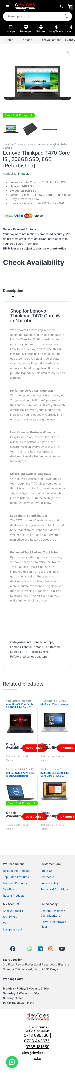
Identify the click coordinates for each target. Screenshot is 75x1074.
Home (9, 39)
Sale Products (12, 889)
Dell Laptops (12, 769)
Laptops (10, 31)
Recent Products (13, 895)
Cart (5, 923)
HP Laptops (46, 700)
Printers (41, 31)
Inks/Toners (56, 31)
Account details (13, 910)
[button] (68, 52)
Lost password (12, 929)
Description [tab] (13, 291)
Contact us (48, 877)
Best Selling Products (16, 870)
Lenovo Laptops (50, 39)
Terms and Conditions (54, 889)
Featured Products (15, 883)
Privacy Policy (50, 883)
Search (66, 16)
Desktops (25, 31)
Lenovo (44, 651)
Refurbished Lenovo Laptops (28, 656)
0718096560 (35, 748)
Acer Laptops (13, 700)
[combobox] (32, 16)
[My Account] (61, 6)
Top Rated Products (16, 877)
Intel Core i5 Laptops (14, 144)
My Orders (10, 917)
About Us (46, 870)
